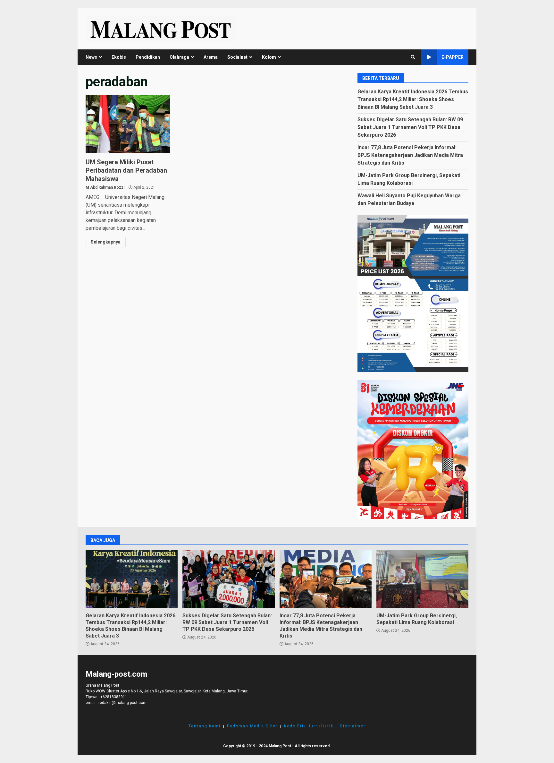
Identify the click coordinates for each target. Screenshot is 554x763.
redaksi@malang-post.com (122, 702)
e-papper (452, 57)
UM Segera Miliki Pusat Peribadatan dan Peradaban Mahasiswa (128, 124)
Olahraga (179, 57)
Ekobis (119, 57)
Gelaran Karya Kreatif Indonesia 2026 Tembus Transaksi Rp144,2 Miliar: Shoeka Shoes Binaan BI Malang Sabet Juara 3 (412, 99)
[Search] (413, 57)
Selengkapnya (106, 241)
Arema (211, 57)
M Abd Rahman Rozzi (105, 187)
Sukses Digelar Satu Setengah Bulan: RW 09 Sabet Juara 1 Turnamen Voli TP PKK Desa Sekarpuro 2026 (410, 127)
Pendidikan (148, 57)
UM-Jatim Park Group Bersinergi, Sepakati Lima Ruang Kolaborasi (422, 579)
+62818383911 (113, 697)
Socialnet (237, 57)
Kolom (269, 57)
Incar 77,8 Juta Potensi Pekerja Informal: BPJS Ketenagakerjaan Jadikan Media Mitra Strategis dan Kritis (410, 155)
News (91, 57)
